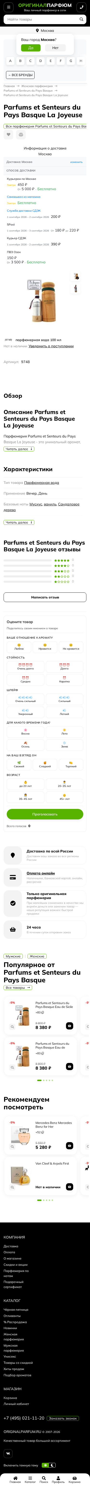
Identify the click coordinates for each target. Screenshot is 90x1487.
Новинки (10, 1328)
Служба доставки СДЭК (24, 210)
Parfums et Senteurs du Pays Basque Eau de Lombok (52, 1047)
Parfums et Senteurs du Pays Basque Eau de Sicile (54, 1005)
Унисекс (10, 1356)
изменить (76, 162)
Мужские (13, 956)
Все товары (16, 987)
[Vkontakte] (8, 1453)
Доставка (11, 1246)
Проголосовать (45, 814)
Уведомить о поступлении (51, 346)
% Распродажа (15, 1322)
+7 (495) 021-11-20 (24, 1418)
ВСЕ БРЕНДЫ (22, 75)
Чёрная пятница (16, 1309)
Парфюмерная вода (41, 482)
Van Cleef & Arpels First (52, 1163)
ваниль (50, 504)
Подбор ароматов (17, 1375)
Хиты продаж (14, 1369)
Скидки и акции (16, 1264)
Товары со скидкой (18, 1363)
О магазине (12, 1258)
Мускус (36, 504)
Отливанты (12, 1316)
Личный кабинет (16, 1404)
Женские (37, 956)
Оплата (9, 1252)
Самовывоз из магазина (23, 197)
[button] (39, 1080)
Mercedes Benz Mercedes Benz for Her (54, 1124)
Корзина (10, 1398)
